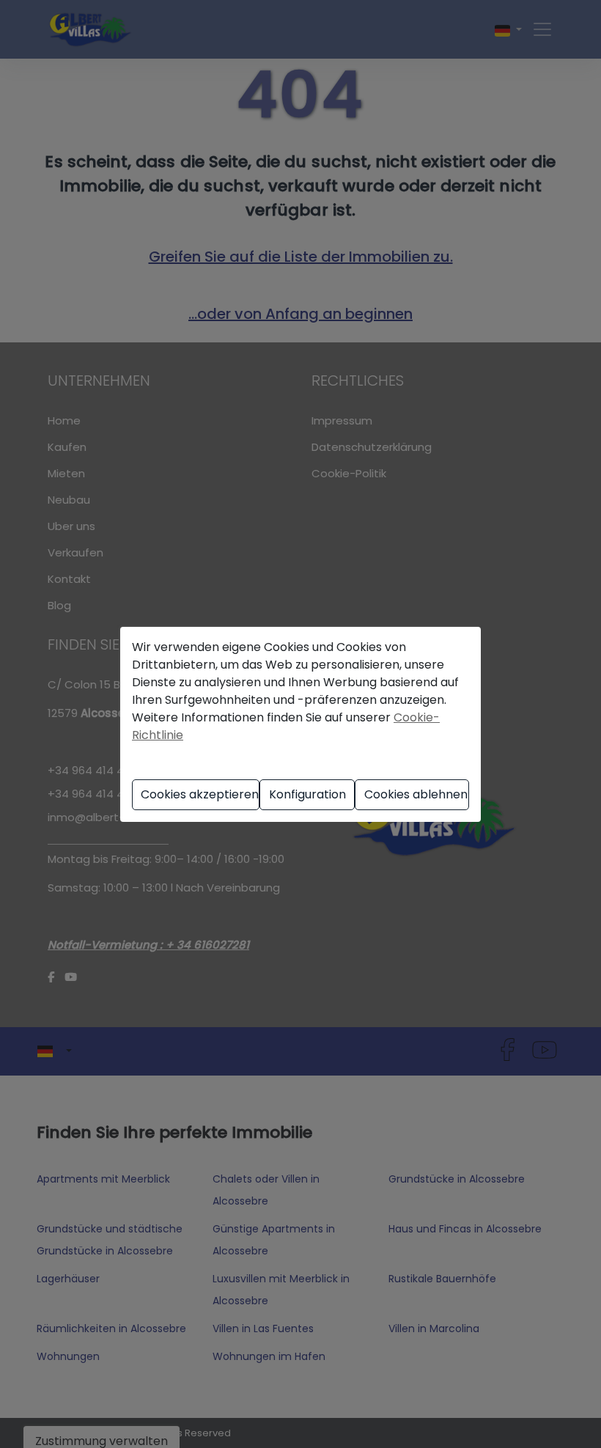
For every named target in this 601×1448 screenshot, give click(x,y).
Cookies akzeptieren (200, 794)
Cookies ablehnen (416, 794)
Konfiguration (307, 794)
